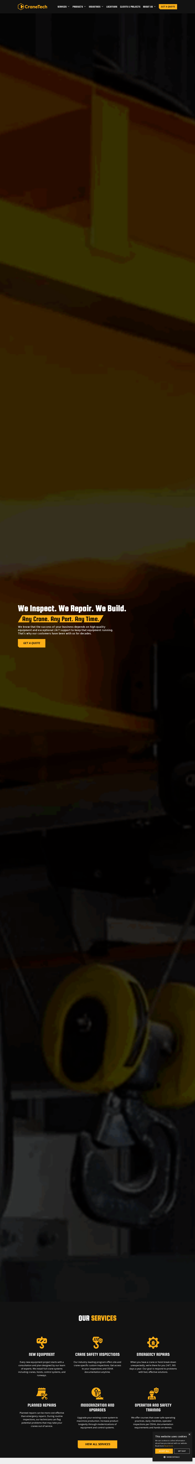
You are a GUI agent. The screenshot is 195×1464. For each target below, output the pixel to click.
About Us (148, 6)
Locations (111, 6)
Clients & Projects (130, 6)
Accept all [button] (164, 1451)
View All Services (97, 1444)
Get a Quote (31, 643)
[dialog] (172, 1446)
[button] (172, 1457)
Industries (94, 6)
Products (78, 6)
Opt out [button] (182, 1451)
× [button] (189, 1434)
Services (62, 6)
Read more (168, 1446)
